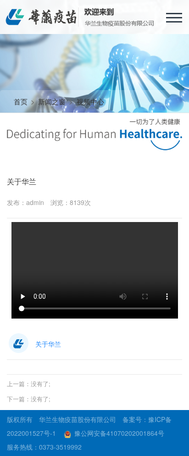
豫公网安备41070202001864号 (119, 433)
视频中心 (90, 101)
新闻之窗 (52, 101)
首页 (21, 101)
